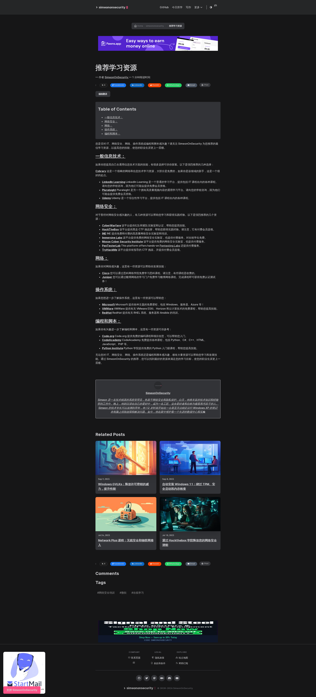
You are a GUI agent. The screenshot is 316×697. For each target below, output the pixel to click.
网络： (108, 125)
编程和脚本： (112, 133)
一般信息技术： (114, 117)
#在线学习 (138, 592)
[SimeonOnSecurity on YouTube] (177, 678)
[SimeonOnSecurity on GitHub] (139, 678)
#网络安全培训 (106, 592)
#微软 (123, 592)
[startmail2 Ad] (24, 673)
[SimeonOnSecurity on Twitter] (147, 678)
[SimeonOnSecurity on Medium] (162, 678)
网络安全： (111, 121)
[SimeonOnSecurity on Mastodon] (154, 678)
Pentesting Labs (170, 245)
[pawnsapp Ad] (158, 43)
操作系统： (111, 129)
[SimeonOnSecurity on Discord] (169, 678)
